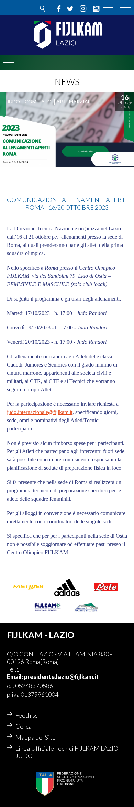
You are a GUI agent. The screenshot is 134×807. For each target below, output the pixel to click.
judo (13, 102)
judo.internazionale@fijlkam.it (39, 412)
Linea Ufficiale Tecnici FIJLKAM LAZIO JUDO (66, 752)
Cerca (23, 726)
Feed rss (26, 715)
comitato (38, 102)
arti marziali (74, 102)
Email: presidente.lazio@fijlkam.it (53, 676)
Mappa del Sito (35, 737)
